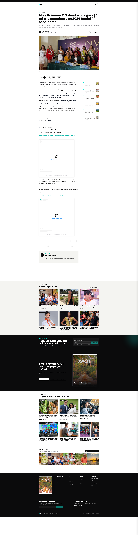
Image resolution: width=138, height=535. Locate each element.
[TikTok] (88, 1)
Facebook (96, 478)
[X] (93, 1)
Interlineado (59, 77)
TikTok (95, 483)
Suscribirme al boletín (79, 340)
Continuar (94, 342)
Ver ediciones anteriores (58, 379)
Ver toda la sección (93, 287)
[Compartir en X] (93, 32)
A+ (49, 77)
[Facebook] (91, 1)
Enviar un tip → (79, 505)
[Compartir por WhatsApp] (90, 32)
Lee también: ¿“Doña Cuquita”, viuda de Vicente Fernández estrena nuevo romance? (57, 195)
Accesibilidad (71, 486)
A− (44, 77)
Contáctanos (71, 484)
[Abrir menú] (98, 4)
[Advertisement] (69, 273)
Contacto (97, 513)
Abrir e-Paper (43, 379)
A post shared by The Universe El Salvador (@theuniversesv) (56, 175)
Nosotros (70, 478)
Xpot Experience (71, 479)
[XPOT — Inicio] (42, 4)
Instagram (96, 480)
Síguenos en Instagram (92, 451)
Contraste (53, 77)
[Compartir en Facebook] (95, 32)
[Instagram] (89, 1)
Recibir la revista (60, 478)
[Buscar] (95, 4)
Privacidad (94, 513)
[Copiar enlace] (98, 32)
